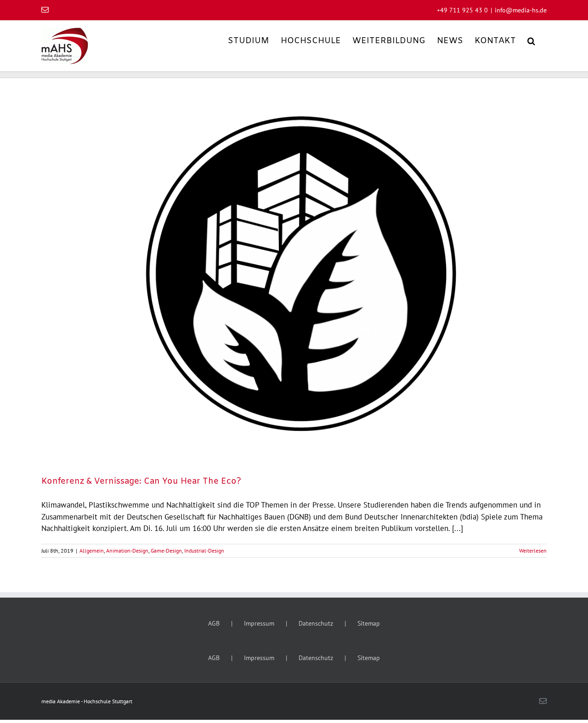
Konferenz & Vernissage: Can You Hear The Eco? (141, 481)
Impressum (259, 623)
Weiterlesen (533, 550)
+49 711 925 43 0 (462, 10)
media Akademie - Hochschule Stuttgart (86, 701)
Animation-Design (127, 550)
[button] (531, 40)
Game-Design (166, 550)
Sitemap (368, 623)
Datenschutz (316, 623)
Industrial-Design (204, 550)
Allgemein (91, 550)
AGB (214, 623)
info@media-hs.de (521, 10)
